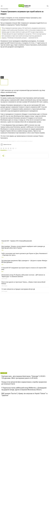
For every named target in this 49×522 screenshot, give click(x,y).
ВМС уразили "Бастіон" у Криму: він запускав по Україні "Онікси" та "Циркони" (24, 394)
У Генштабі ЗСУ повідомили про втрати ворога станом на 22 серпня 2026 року (23, 268)
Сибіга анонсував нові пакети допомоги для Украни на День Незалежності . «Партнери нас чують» (24, 254)
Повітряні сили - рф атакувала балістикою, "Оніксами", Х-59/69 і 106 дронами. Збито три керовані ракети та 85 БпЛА (23, 377)
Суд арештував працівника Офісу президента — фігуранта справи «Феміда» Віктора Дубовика (24, 261)
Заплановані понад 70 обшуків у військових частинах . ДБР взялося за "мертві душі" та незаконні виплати (23, 275)
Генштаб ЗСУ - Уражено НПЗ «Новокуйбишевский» (16, 241)
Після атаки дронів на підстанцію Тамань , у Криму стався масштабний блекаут (23, 283)
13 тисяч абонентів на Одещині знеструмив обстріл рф (18, 289)
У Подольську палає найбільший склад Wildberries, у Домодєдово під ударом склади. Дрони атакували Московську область (24, 389)
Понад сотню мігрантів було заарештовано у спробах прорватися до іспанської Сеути (24, 383)
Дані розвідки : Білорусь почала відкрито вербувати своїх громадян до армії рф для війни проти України (23, 247)
